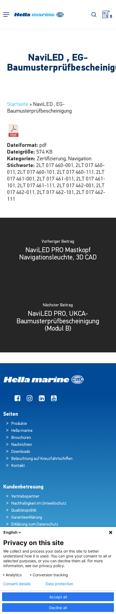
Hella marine (22, 431)
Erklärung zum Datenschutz (34, 525)
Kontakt (18, 466)
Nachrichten (21, 445)
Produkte (19, 424)
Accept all (58, 597)
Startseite (17, 104)
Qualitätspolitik (23, 511)
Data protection (59, 584)
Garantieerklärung (26, 518)
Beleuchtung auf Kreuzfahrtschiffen (42, 459)
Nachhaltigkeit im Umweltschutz (38, 504)
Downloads (20, 452)
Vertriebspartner (25, 497)
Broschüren (21, 438)
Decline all (58, 607)
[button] (6, 15)
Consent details (16, 584)
